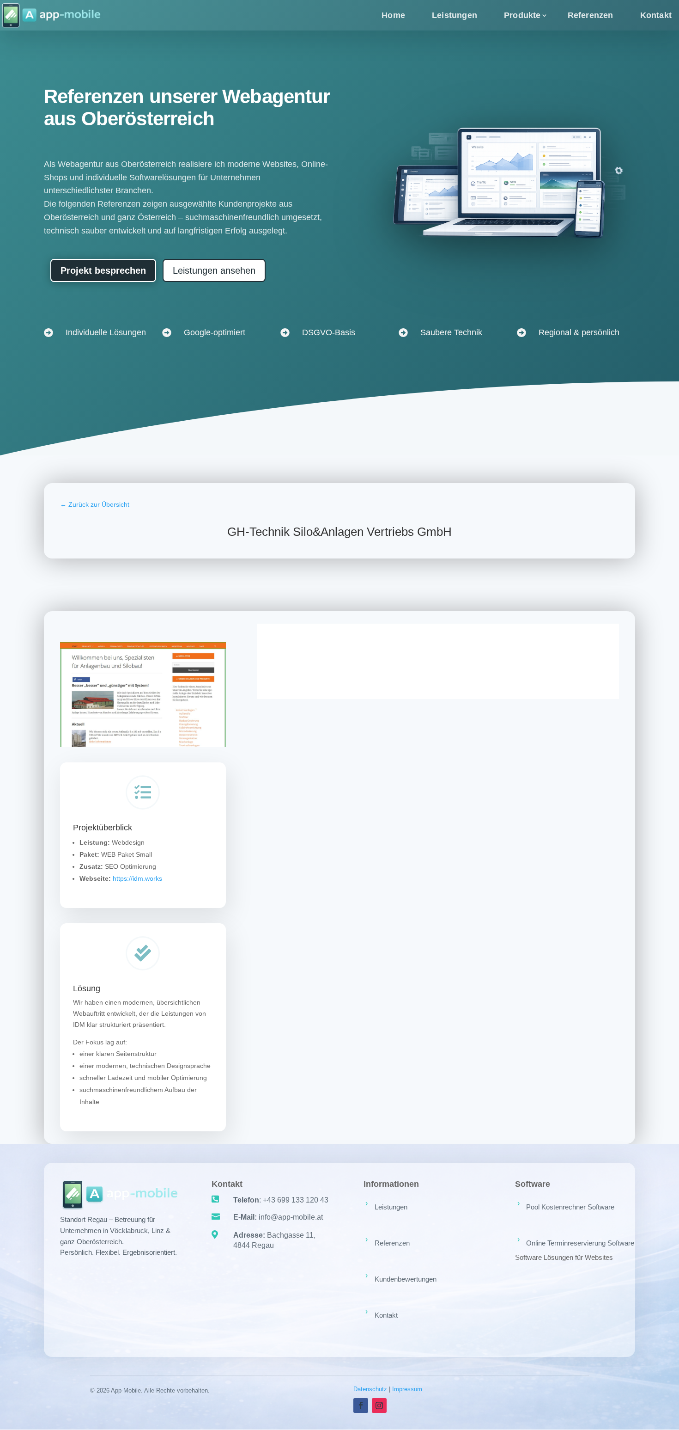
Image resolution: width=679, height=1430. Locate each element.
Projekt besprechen (103, 270)
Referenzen (590, 15)
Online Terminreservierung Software (580, 1243)
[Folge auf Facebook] (360, 1405)
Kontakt (656, 15)
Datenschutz (370, 1389)
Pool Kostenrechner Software (570, 1207)
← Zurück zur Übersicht (94, 504)
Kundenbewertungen (405, 1279)
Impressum (407, 1389)
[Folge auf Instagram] (379, 1405)
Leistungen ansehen (214, 270)
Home (393, 15)
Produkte (522, 15)
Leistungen (454, 15)
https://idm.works (137, 878)
